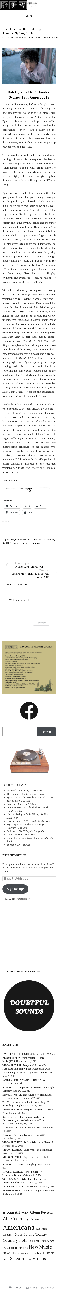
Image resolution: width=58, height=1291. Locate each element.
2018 (11, 539)
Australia (41, 1228)
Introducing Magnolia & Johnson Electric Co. (27, 1072)
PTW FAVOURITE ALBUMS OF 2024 (21, 1127)
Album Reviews (42, 1212)
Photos (15, 1253)
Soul (6, 1259)
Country (10, 1240)
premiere (25, 1253)
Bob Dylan (20, 539)
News (6, 1253)
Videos (39, 1258)
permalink (34, 542)
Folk (23, 1240)
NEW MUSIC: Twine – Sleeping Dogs (22, 1164)
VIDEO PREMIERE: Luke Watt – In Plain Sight (27, 1149)
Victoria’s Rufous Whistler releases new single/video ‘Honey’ (24, 1181)
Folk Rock (34, 1240)
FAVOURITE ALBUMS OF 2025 (18, 1053)
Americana (19, 1227)
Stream (17, 1258)
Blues (18, 1234)
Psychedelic (39, 1253)
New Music (40, 1247)
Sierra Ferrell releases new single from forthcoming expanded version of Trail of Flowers (23, 1120)
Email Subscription (14, 855)
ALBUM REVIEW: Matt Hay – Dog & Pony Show (28, 1190)
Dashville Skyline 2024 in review (19, 1186)
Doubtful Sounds (33, 37)
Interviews (21, 1247)
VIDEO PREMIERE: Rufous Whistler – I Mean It (28, 1142)
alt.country (36, 1219)
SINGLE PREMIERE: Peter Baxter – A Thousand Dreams (22, 1173)
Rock (50, 1253)
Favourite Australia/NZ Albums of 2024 (23, 1135)
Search (46, 732)
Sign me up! (15, 889)
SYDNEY (7, 542)
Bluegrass (8, 1234)
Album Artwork (15, 1212)
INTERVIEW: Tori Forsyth (29, 565)
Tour (28, 1259)
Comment (41, 622)
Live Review (48, 539)
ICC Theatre (34, 539)
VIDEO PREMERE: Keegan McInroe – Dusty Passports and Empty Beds (26, 1067)
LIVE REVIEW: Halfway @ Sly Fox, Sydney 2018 (30, 574)
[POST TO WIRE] (20, 11)
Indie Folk (8, 1247)
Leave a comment (51, 37)
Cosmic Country (35, 1234)
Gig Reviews (47, 1241)
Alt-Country (16, 1218)
